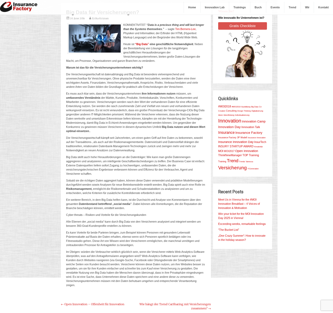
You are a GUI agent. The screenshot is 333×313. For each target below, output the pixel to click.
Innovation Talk (250, 127)
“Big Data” (141, 44)
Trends (242, 161)
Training (222, 161)
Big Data (254, 107)
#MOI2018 (224, 106)
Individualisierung (242, 115)
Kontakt (323, 7)
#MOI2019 (236, 107)
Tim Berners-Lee (185, 29)
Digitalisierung (257, 111)
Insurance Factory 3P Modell (232, 137)
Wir (307, 7)
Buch (258, 7)
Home (192, 7)
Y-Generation (253, 169)
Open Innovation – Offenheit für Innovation (92, 304)
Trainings (239, 7)
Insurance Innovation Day (236, 142)
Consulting (231, 110)
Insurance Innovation (257, 138)
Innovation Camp (254, 121)
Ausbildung (245, 107)
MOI (220, 151)
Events (275, 7)
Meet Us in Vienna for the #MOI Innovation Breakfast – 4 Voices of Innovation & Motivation (239, 203)
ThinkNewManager (230, 155)
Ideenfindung (229, 115)
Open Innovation (246, 151)
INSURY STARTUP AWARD (236, 146)
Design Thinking (244, 111)
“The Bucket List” (228, 229)
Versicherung (232, 167)
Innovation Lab (215, 7)
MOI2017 (229, 151)
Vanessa (249, 161)
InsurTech (260, 142)
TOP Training (250, 155)
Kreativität (258, 147)
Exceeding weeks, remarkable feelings (242, 223)
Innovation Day (229, 127)
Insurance (226, 132)
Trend (292, 7)
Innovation (229, 121)
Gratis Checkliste (242, 26)
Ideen (220, 115)
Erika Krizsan (100, 18)
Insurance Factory (248, 132)
